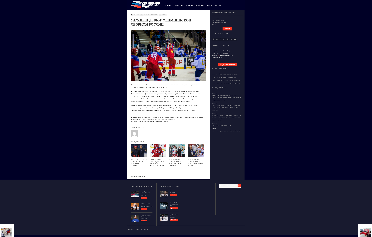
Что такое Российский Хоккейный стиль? (224, 77)
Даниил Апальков (150, 117)
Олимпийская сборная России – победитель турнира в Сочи (195, 162)
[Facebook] (213, 39)
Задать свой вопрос (227, 65)
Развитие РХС (178, 6)
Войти (227, 29)
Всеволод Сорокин (139, 117)
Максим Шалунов (180, 117)
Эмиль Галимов (169, 119)
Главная (168, 6)
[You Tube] (227, 39)
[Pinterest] (224, 39)
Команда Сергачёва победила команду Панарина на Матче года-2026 (146, 193)
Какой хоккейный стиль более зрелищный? (225, 74)
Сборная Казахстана (158, 119)
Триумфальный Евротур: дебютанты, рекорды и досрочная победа (157, 162)
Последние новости (141, 186)
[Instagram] (220, 39)
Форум (214, 25)
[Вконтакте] (235, 39)
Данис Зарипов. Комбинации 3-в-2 (174, 204)
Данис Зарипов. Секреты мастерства (174, 216)
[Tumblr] (231, 39)
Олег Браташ (190, 117)
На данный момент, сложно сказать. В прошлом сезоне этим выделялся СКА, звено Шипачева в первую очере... (226, 118)
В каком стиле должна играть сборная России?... (226, 131)
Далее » (362, 226)
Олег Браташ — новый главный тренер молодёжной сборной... (139, 162)
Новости (218, 6)
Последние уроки (169, 186)
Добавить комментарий (138, 176)
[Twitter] (217, 39)
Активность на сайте (218, 20)
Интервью (189, 6)
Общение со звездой (220, 45)
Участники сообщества (219, 22)
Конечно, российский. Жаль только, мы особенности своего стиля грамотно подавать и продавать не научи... (226, 98)
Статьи (209, 6)
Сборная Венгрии (146, 119)
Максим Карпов (169, 117)
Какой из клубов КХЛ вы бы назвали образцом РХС (227, 80)
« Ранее (3, 226)
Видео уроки (199, 6)
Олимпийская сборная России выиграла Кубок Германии (175, 162)
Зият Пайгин (160, 117)
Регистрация (215, 18)
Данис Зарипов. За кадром (174, 191)
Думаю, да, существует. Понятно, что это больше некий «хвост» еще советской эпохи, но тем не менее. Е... (226, 108)
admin (141, 127)
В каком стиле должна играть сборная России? (226, 84)
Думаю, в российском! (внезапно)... (222, 125)
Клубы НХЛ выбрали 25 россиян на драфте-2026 (146, 216)
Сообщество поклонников (224, 13)
